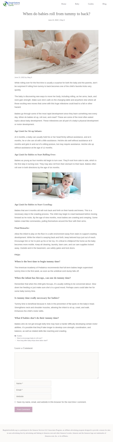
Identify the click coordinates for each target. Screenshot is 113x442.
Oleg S (62, 20)
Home (63, 4)
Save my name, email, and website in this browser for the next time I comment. (51, 402)
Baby (77, 4)
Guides (91, 4)
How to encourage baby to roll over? (29, 338)
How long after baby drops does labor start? (32, 340)
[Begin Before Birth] (11, 4)
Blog (104, 4)
